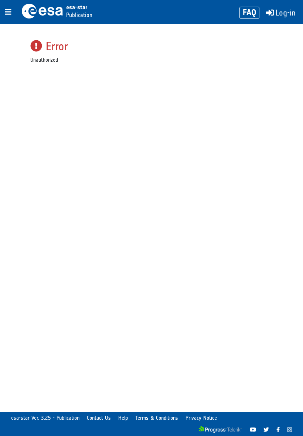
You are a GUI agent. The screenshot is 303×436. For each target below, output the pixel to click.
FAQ (249, 12)
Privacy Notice (201, 418)
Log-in (286, 13)
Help (123, 418)
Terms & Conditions (156, 418)
